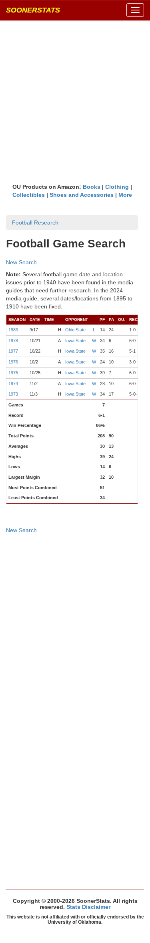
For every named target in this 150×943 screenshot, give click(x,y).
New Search (21, 262)
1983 (13, 329)
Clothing (117, 187)
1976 (13, 361)
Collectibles (28, 195)
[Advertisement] (75, 101)
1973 (13, 394)
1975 (13, 372)
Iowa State (75, 340)
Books (91, 187)
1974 (13, 383)
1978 (13, 340)
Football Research (35, 222)
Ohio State (75, 329)
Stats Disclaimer (88, 907)
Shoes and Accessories (82, 195)
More (125, 195)
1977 (13, 351)
